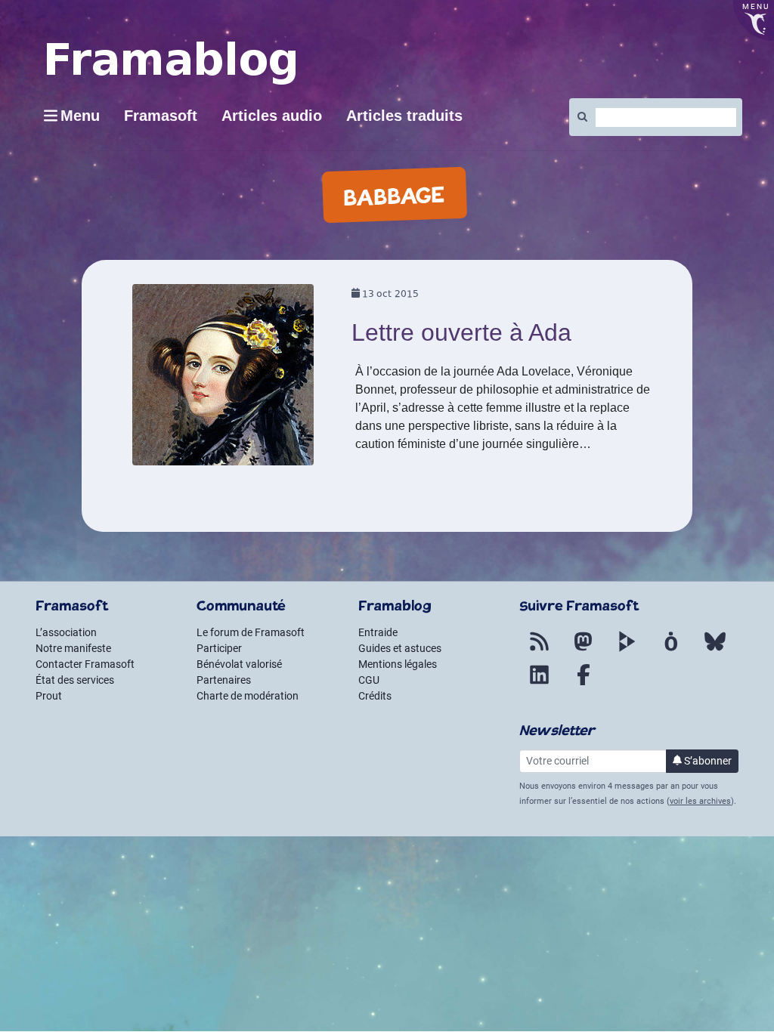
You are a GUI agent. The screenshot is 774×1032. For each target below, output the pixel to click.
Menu (80, 115)
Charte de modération (248, 696)
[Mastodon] (583, 650)
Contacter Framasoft (85, 664)
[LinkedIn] (539, 684)
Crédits (375, 696)
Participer (219, 648)
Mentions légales (397, 664)
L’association (66, 632)
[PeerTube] (627, 650)
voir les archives (700, 801)
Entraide (378, 632)
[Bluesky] (715, 650)
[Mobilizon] (671, 650)
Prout (49, 696)
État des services (75, 680)
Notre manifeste (73, 648)
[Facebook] (583, 684)
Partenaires (224, 680)
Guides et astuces (399, 648)
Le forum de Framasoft (251, 632)
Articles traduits (404, 115)
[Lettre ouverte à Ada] (223, 379)
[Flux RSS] (539, 650)
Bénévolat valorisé (239, 664)
